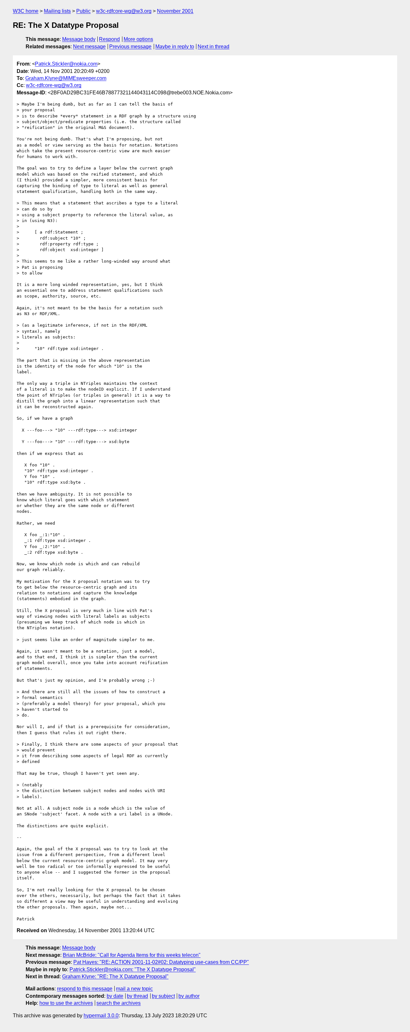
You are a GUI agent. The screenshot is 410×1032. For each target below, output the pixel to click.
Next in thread (213, 46)
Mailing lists (57, 11)
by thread (137, 996)
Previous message (130, 46)
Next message (89, 46)
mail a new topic (134, 988)
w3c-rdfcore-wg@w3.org (124, 11)
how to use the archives (66, 1003)
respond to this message (84, 988)
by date (115, 996)
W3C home (25, 11)
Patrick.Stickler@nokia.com (66, 64)
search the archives (118, 1003)
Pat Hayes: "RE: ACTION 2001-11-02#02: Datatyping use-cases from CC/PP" (161, 962)
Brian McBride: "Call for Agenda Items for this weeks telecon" (132, 955)
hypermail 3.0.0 (101, 1015)
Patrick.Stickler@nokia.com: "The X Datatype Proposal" (133, 969)
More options (138, 39)
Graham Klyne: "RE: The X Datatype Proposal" (115, 976)
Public (83, 11)
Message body (78, 39)
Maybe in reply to (174, 46)
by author (189, 996)
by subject (163, 996)
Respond (109, 39)
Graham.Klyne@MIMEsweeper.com (65, 78)
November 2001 (175, 11)
